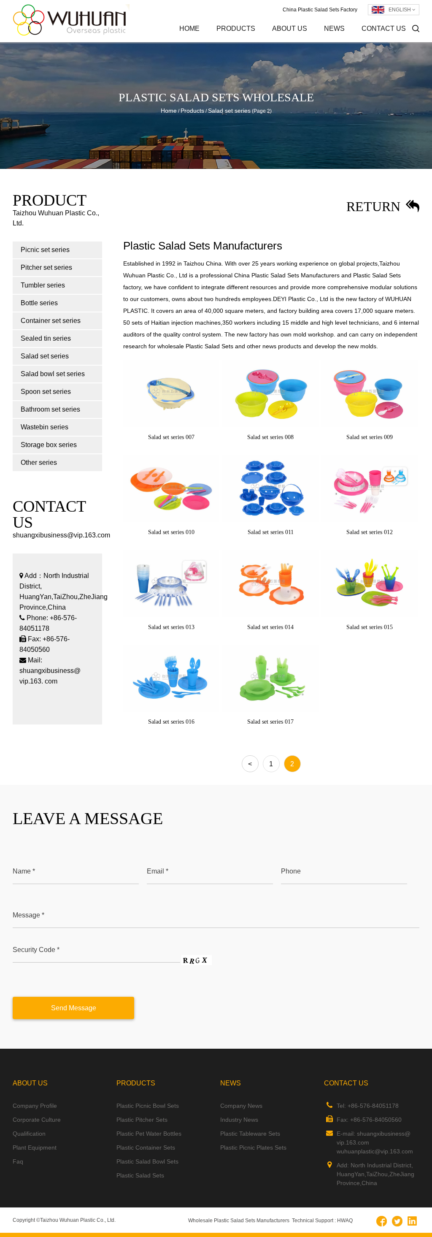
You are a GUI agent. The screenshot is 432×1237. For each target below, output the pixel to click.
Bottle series (39, 303)
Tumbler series (43, 285)
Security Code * (36, 949)
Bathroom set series (50, 409)
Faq (18, 1161)
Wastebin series (44, 427)
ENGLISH (400, 10)
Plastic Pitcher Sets (141, 1119)
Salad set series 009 (369, 437)
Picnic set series (254, 41)
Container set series (51, 320)
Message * (28, 915)
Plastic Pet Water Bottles (148, 1133)
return (375, 206)
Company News (241, 1105)
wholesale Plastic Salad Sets (195, 346)
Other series (39, 462)
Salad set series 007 (171, 437)
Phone (291, 871)
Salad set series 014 (270, 627)
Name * (24, 871)
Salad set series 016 (171, 722)
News (334, 28)
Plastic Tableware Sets (250, 1133)
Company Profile (310, 41)
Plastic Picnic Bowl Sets (147, 1105)
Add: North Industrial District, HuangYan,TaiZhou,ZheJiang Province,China (375, 1174)
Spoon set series (46, 391)
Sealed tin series (46, 338)
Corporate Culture (37, 1119)
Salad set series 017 (270, 722)
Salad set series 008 (270, 437)
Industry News (239, 1119)
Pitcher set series (46, 267)
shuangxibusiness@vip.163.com (61, 535)
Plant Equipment (35, 1147)
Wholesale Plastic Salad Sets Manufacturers (238, 1220)
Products (235, 28)
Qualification (29, 1133)
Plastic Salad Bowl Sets (147, 1161)
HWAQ (345, 1220)
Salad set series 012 (369, 532)
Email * (157, 871)
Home (189, 28)
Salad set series (45, 356)
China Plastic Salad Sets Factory (320, 10)
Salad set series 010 (171, 532)
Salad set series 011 (271, 532)
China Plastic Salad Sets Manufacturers (287, 275)
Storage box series (49, 444)
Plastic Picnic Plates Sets (253, 1147)
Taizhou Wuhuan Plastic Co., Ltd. (78, 1220)
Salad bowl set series (53, 373)
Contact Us (384, 28)
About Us (289, 28)
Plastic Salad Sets (140, 1175)
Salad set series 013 (171, 627)
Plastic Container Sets (145, 1147)
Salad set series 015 (369, 627)
